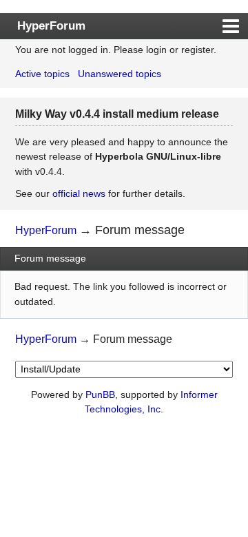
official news (78, 193)
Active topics (42, 73)
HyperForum (51, 25)
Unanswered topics (119, 73)
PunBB (100, 394)
